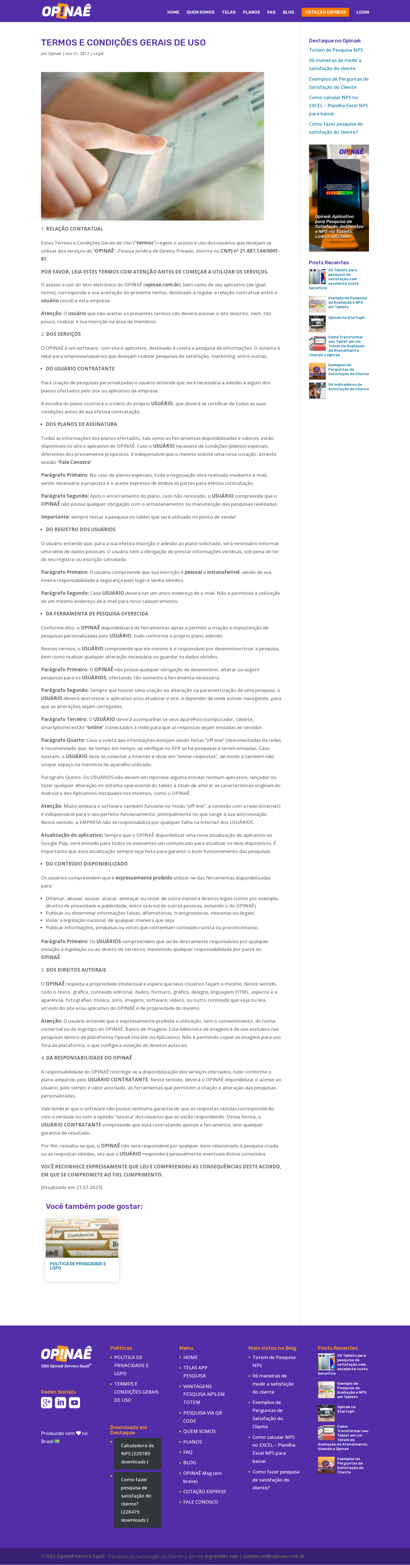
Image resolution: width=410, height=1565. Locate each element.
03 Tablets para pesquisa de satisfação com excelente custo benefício (334, 279)
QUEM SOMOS (200, 12)
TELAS (229, 12)
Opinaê (54, 53)
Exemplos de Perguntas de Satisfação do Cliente (348, 369)
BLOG (288, 12)
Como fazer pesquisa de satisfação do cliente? (276, 1479)
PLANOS (251, 12)
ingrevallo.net (221, 1556)
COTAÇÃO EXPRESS (325, 12)
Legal (98, 53)
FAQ (271, 12)
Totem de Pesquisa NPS (336, 50)
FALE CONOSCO (200, 1502)
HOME (173, 12)
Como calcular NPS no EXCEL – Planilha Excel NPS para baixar (338, 105)
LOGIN (362, 12)
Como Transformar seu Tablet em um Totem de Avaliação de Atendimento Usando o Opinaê (337, 346)
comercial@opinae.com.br (274, 1556)
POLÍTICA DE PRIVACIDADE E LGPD (78, 1266)
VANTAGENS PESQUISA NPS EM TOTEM (204, 1394)
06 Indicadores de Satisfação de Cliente (348, 386)
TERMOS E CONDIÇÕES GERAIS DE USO (136, 1392)
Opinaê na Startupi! (346, 317)
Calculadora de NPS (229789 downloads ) (137, 1453)
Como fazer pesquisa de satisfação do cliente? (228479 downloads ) (136, 1499)
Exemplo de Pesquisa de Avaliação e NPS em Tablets (347, 302)
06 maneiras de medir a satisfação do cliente (273, 1383)
